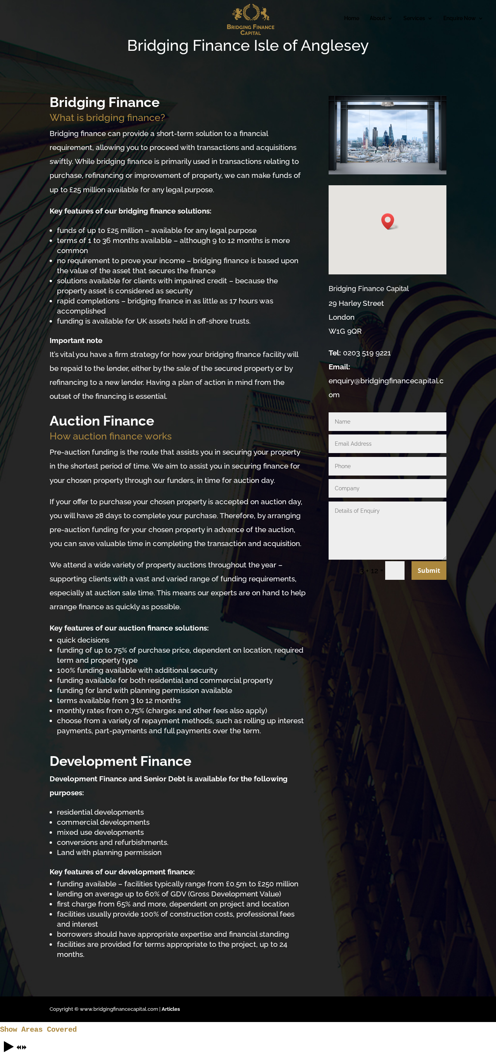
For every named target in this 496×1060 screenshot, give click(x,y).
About (377, 18)
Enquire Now (459, 18)
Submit (429, 570)
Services (414, 18)
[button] (390, 221)
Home (351, 18)
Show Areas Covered (38, 1030)
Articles (171, 1009)
